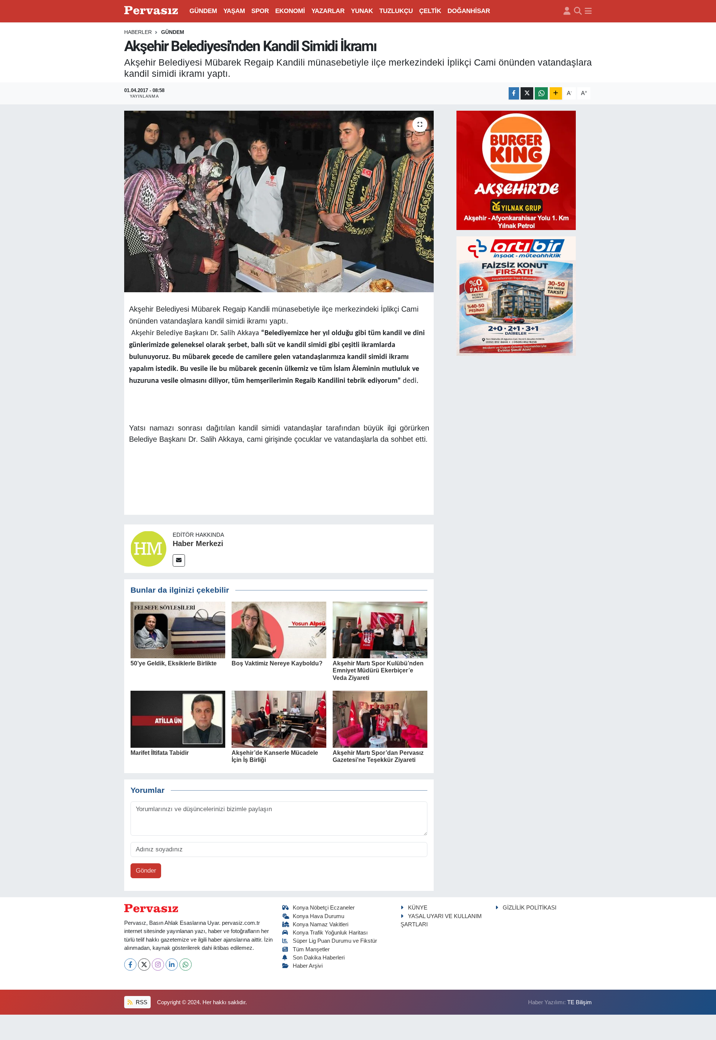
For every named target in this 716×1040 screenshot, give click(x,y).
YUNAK (362, 11)
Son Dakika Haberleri (319, 958)
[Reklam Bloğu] (516, 169)
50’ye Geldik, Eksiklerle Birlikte (174, 663)
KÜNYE (417, 908)
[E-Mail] (179, 560)
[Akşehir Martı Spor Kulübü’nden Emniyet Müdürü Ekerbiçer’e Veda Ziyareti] (380, 629)
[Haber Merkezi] (148, 548)
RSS (140, 1002)
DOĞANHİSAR (469, 11)
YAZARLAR (328, 11)
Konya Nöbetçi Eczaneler (324, 908)
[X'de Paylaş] (527, 93)
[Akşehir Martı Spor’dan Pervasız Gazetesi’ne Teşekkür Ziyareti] (380, 718)
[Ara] (578, 11)
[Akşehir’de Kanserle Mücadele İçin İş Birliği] (279, 718)
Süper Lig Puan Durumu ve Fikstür (335, 941)
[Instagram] (158, 964)
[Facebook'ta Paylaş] (514, 93)
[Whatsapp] (185, 964)
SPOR (260, 11)
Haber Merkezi (198, 543)
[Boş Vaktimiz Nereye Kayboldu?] (279, 629)
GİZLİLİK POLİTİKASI (529, 908)
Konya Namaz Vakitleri (320, 924)
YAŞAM (234, 11)
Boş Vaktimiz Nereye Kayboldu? (277, 663)
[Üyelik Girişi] (567, 11)
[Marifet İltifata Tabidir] (178, 718)
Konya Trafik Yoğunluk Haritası (330, 933)
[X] (144, 964)
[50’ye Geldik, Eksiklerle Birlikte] (178, 629)
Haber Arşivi (308, 966)
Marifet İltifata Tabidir (160, 753)
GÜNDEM (203, 11)
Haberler (138, 32)
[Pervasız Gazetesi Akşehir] (152, 11)
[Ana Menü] (588, 11)
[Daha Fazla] (556, 93)
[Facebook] (130, 964)
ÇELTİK (430, 11)
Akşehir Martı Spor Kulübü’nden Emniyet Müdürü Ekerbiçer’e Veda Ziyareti (378, 670)
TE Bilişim (579, 1002)
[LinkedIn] (172, 964)
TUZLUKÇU (396, 11)
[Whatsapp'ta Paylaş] (541, 93)
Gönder (146, 870)
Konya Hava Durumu (318, 916)
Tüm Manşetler (311, 949)
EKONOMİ (290, 11)
